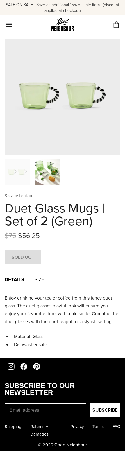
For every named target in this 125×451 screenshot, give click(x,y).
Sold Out (23, 257)
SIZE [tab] (40, 279)
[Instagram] (11, 366)
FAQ (116, 426)
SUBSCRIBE (104, 410)
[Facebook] (23, 366)
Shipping (13, 426)
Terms (98, 426)
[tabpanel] (62, 321)
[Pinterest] (36, 366)
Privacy (77, 426)
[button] (116, 24)
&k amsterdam (19, 195)
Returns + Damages (39, 430)
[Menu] (8, 24)
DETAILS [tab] (15, 279)
